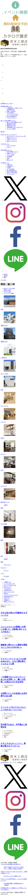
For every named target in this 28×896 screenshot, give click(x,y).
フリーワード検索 (9, 293)
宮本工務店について (6, 150)
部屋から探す (7, 290)
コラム (9, 147)
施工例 (2, 131)
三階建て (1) (7, 600)
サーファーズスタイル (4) (11, 595)
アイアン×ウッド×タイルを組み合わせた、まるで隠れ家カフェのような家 (13, 661)
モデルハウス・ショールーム (9, 134)
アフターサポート (12, 117)
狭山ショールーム (12, 141)
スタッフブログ (11, 145)
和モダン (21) (7, 587)
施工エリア (10, 160)
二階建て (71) (7, 582)
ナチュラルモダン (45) (10, 585)
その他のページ (5, 162)
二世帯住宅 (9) (8, 590)
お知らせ (9, 164)
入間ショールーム (12, 139)
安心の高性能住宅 (12, 116)
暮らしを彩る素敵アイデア (8, 120)
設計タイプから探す (9, 288)
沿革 (8, 158)
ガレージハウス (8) (9, 592)
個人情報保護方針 (12, 171)
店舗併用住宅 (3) (8, 596)
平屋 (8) (6, 593)
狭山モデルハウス (12, 137)
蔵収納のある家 (11, 124)
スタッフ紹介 (10, 155)
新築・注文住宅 (11, 111)
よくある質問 (10, 169)
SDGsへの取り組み (12, 172)
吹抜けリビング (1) (9, 601)
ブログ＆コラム (5, 144)
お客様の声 (10, 166)
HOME (5, 274)
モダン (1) (6, 598)
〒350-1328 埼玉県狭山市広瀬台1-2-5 (11, 864)
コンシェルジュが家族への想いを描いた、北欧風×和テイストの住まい (14, 629)
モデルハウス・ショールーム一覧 (16, 136)
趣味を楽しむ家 (11, 125)
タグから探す (7, 291)
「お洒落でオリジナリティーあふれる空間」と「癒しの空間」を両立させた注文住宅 (13, 679)
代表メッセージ (11, 153)
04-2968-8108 (4, 762)
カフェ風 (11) (7, 588)
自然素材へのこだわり (7, 103)
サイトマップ (10, 174)
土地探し (9, 167)
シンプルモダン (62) (9, 583)
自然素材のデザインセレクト (15, 127)
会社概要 (9, 156)
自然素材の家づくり (6, 106)
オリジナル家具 (11, 128)
